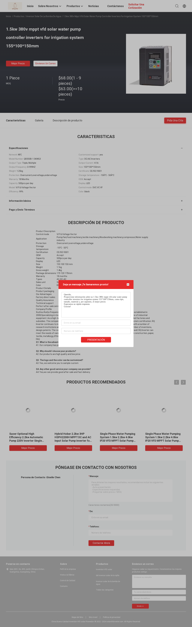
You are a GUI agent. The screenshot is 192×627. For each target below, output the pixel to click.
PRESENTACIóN (96, 339)
